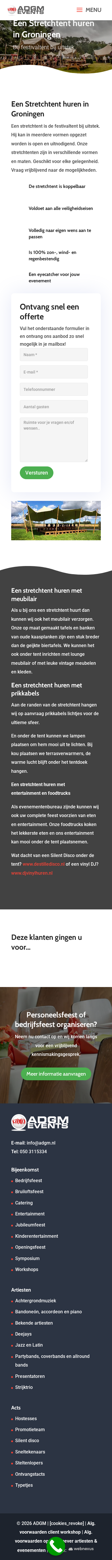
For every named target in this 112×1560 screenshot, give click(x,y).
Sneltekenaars (30, 1452)
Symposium (27, 1258)
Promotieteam (30, 1429)
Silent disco (27, 1440)
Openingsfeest (30, 1247)
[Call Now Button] (56, 1546)
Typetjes (24, 1485)
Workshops (26, 1269)
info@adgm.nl (41, 1143)
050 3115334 (33, 1151)
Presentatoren (30, 1376)
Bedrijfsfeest (28, 1180)
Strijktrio (24, 1387)
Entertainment (30, 1214)
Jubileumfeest (30, 1225)
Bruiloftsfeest (29, 1191)
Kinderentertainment (36, 1236)
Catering (24, 1203)
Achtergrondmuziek (35, 1300)
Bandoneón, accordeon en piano (48, 1311)
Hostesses (26, 1418)
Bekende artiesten (34, 1323)
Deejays (23, 1334)
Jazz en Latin (29, 1345)
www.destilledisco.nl (44, 864)
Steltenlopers (29, 1463)
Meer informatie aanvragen (56, 1074)
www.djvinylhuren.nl (32, 873)
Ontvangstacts (30, 1474)
